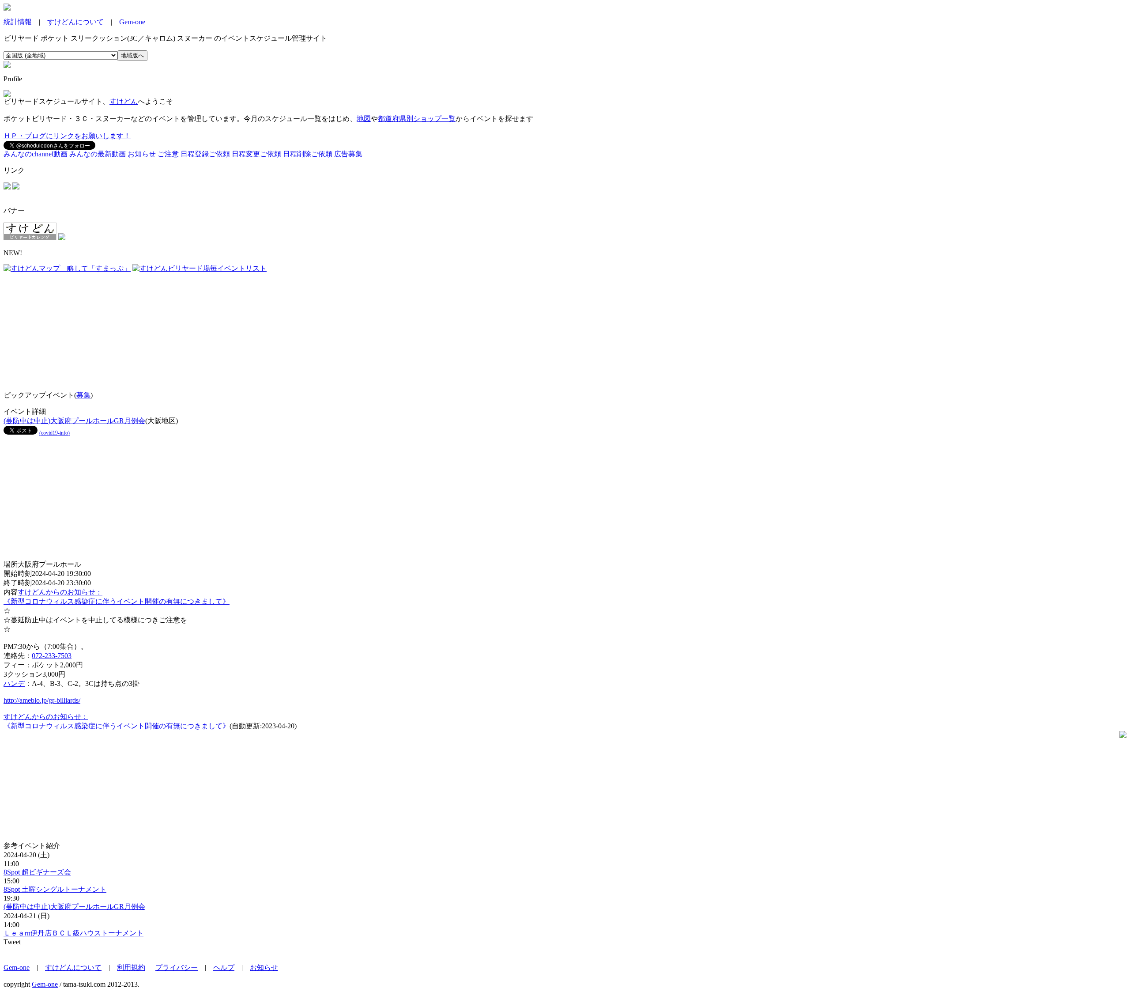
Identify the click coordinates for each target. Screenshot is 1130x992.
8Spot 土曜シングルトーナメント (55, 889)
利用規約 (131, 967)
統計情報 (18, 22)
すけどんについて (75, 22)
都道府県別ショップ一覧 (417, 118)
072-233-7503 (52, 655)
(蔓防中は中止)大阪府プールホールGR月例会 (74, 420)
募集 (83, 395)
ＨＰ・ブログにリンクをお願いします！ (67, 136)
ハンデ (14, 683)
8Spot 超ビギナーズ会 (37, 872)
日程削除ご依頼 (307, 154)
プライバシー (176, 967)
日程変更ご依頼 (256, 154)
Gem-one (132, 22)
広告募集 (348, 154)
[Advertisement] (59, 328)
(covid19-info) (54, 433)
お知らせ (142, 154)
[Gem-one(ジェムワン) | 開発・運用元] (7, 187)
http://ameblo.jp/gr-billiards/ (42, 700)
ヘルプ (223, 967)
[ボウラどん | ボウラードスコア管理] (15, 187)
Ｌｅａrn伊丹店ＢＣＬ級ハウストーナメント (73, 933)
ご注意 (168, 154)
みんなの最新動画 (97, 154)
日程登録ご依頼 (205, 154)
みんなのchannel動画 (36, 154)
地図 (364, 118)
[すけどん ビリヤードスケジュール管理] (7, 8)
